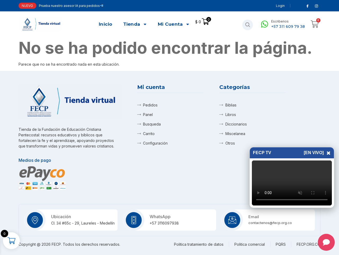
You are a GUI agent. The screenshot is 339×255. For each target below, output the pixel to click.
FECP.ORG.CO (308, 244)
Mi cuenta (170, 24)
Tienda (131, 24)
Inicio (106, 24)
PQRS (281, 244)
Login (280, 6)
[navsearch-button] (247, 25)
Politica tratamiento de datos (199, 244)
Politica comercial (249, 244)
